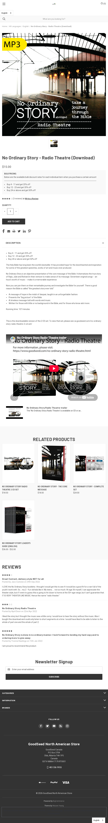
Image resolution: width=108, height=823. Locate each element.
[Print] (14, 231)
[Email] (8, 231)
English (4, 13)
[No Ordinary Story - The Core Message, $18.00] (54, 463)
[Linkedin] (24, 231)
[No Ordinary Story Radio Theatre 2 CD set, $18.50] (18, 463)
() (104, 4)
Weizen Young (58, 806)
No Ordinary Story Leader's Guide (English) (16, 545)
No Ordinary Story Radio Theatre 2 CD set (14, 488)
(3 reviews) (18, 198)
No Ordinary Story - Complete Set (88, 488)
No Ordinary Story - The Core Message (52, 488)
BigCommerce (58, 801)
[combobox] (6, 13)
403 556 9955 (55, 767)
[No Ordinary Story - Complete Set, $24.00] (89, 463)
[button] (30, 199)
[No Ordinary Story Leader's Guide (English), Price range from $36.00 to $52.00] (18, 520)
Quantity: (7, 205)
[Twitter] (19, 231)
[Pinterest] (29, 231)
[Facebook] (3, 231)
